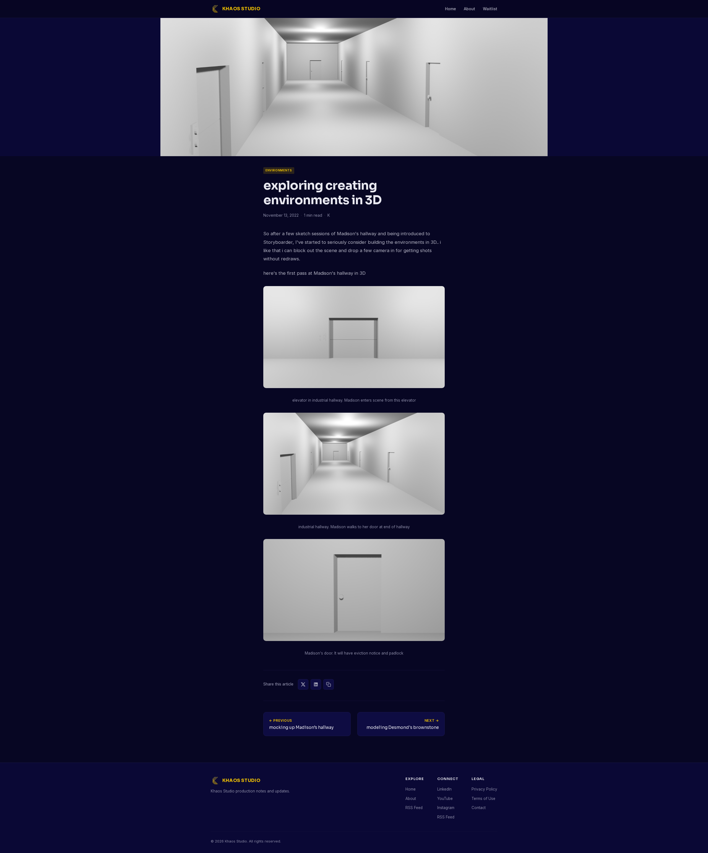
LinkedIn (444, 789)
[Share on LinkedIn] (316, 684)
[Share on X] (303, 684)
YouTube (445, 798)
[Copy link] (328, 684)
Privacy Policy (484, 789)
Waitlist (490, 8)
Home (450, 8)
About (469, 8)
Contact (479, 807)
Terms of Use (483, 798)
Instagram (445, 807)
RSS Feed (414, 807)
